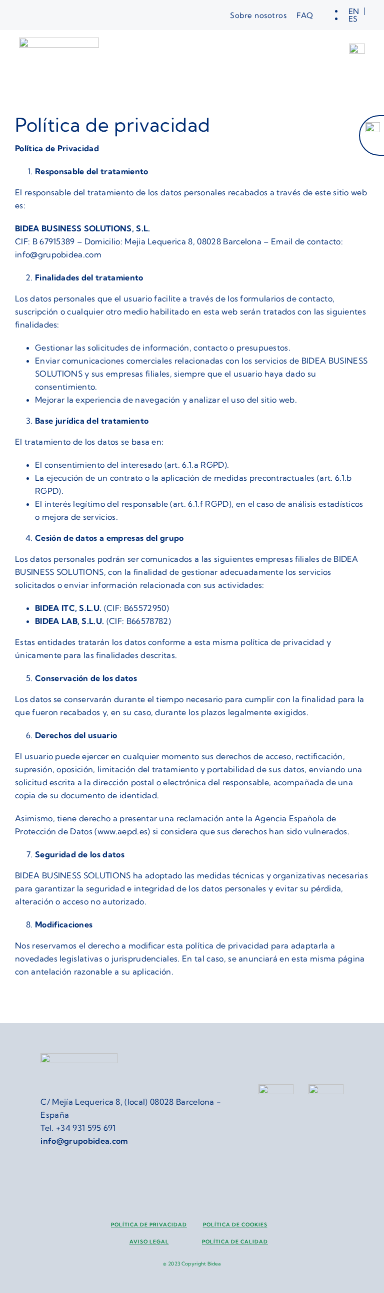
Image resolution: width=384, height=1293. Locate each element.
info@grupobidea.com (84, 1141)
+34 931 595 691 (86, 1128)
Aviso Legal (149, 1241)
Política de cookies (235, 1224)
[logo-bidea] (59, 42)
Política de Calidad (235, 1241)
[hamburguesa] (357, 48)
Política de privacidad (149, 1224)
